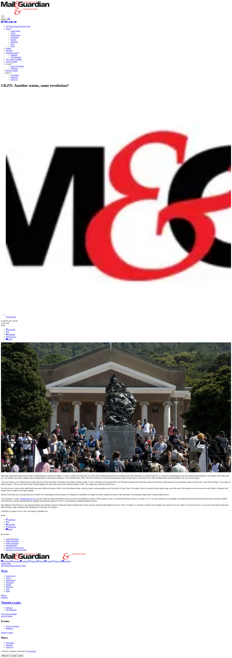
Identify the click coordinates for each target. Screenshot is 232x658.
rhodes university (12, 543)
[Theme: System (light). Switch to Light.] (4, 19)
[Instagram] (4, 22)
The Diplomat (11, 610)
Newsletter (10, 643)
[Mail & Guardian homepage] (116, 8)
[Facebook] (2, 22)
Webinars (9, 628)
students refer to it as (28, 499)
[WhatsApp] (13, 22)
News (4, 570)
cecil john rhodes (12, 539)
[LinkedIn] (6, 22)
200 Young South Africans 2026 (13, 566)
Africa (8, 578)
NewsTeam (31, 651)
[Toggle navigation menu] (2, 16)
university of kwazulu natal (16, 550)
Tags (3, 563)
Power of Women (12, 626)
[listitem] (5, 561)
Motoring (9, 587)
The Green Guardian (9, 614)
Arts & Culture (6, 616)
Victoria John (11, 317)
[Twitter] (12, 22)
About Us (9, 647)
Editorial (9, 608)
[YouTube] (15, 22)
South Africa (10, 576)
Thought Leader (11, 602)
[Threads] (8, 22)
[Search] (9, 20)
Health (8, 585)
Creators (8, 563)
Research (9, 645)
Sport (8, 591)
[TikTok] (10, 22)
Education (10, 582)
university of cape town (15, 548)
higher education (12, 541)
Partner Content (7, 633)
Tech (8, 589)
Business (4, 597)
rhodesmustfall (11, 546)
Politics (4, 595)
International (10, 580)
